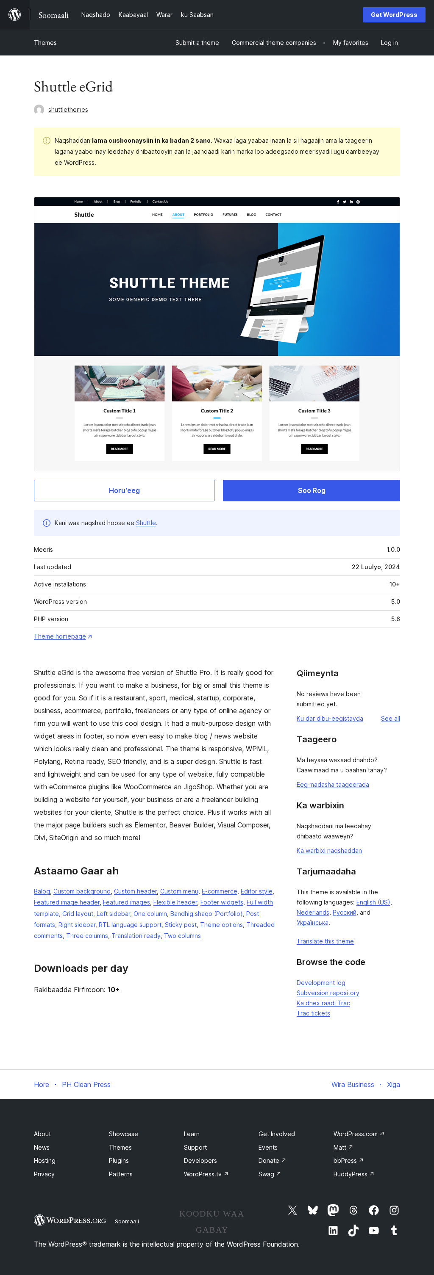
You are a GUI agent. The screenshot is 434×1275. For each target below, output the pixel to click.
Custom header (135, 891)
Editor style (257, 891)
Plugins (119, 1160)
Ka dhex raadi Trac (323, 1003)
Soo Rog (312, 490)
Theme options (221, 924)
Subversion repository (328, 992)
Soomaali (127, 1221)
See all (390, 718)
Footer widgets (221, 902)
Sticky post (181, 924)
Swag (270, 1174)
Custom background (82, 891)
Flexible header (175, 902)
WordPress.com (359, 1133)
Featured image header (67, 902)
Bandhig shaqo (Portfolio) (206, 913)
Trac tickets (313, 1013)
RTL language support (130, 924)
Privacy (44, 1174)
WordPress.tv (206, 1174)
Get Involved (277, 1133)
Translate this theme (325, 941)
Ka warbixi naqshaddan (329, 850)
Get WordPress (394, 14)
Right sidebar (76, 924)
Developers (200, 1160)
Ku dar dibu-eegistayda (330, 718)
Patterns (121, 1174)
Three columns (87, 935)
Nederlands (313, 912)
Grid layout (77, 913)
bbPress (349, 1160)
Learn (192, 1133)
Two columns (182, 935)
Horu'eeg (124, 490)
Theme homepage (60, 636)
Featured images (126, 902)
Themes (45, 42)
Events (268, 1147)
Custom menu (179, 891)
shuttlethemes (68, 109)
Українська (312, 922)
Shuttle (146, 522)
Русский (344, 912)
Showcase (123, 1133)
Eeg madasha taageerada (333, 784)
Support (195, 1147)
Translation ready (136, 935)
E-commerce (219, 891)
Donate (273, 1160)
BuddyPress (354, 1174)
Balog (42, 891)
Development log (321, 982)
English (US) (373, 902)
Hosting (45, 1160)
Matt (343, 1147)
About (42, 1133)
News (42, 1147)
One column (150, 913)
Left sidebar (113, 913)
